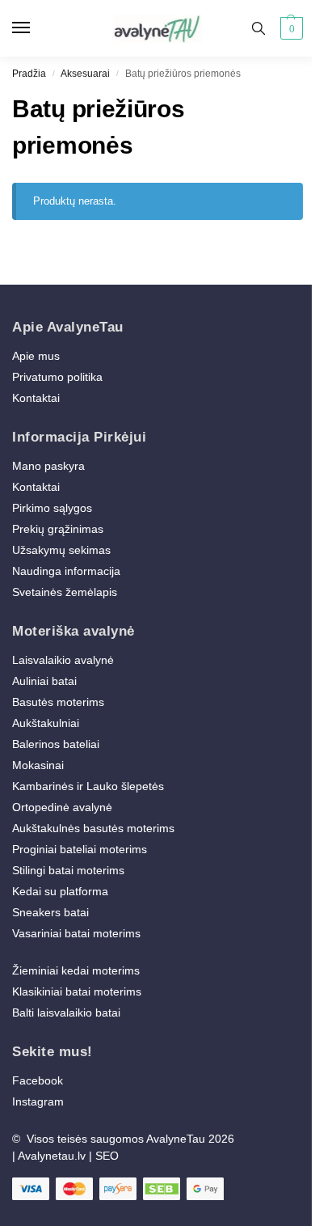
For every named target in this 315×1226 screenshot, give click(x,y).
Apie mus (36, 355)
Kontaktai (36, 397)
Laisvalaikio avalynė (63, 659)
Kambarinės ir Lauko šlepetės (88, 786)
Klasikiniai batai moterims (76, 991)
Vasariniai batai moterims (76, 933)
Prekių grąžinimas (57, 528)
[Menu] (36, 28)
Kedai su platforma (60, 891)
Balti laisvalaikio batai (66, 1012)
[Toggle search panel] (258, 28)
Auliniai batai (44, 680)
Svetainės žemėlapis (64, 592)
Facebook (37, 1080)
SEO (107, 1155)
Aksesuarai (85, 73)
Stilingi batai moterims (68, 870)
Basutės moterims (58, 701)
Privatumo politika (57, 376)
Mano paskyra (50, 465)
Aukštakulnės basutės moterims (93, 828)
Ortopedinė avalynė (62, 807)
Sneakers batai (50, 912)
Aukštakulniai (45, 723)
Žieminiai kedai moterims (76, 970)
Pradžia (29, 73)
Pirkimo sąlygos (52, 507)
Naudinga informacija (66, 570)
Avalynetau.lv (52, 1155)
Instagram (38, 1101)
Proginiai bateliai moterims (79, 849)
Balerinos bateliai (55, 744)
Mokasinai (38, 765)
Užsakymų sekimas (61, 549)
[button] (289, 28)
